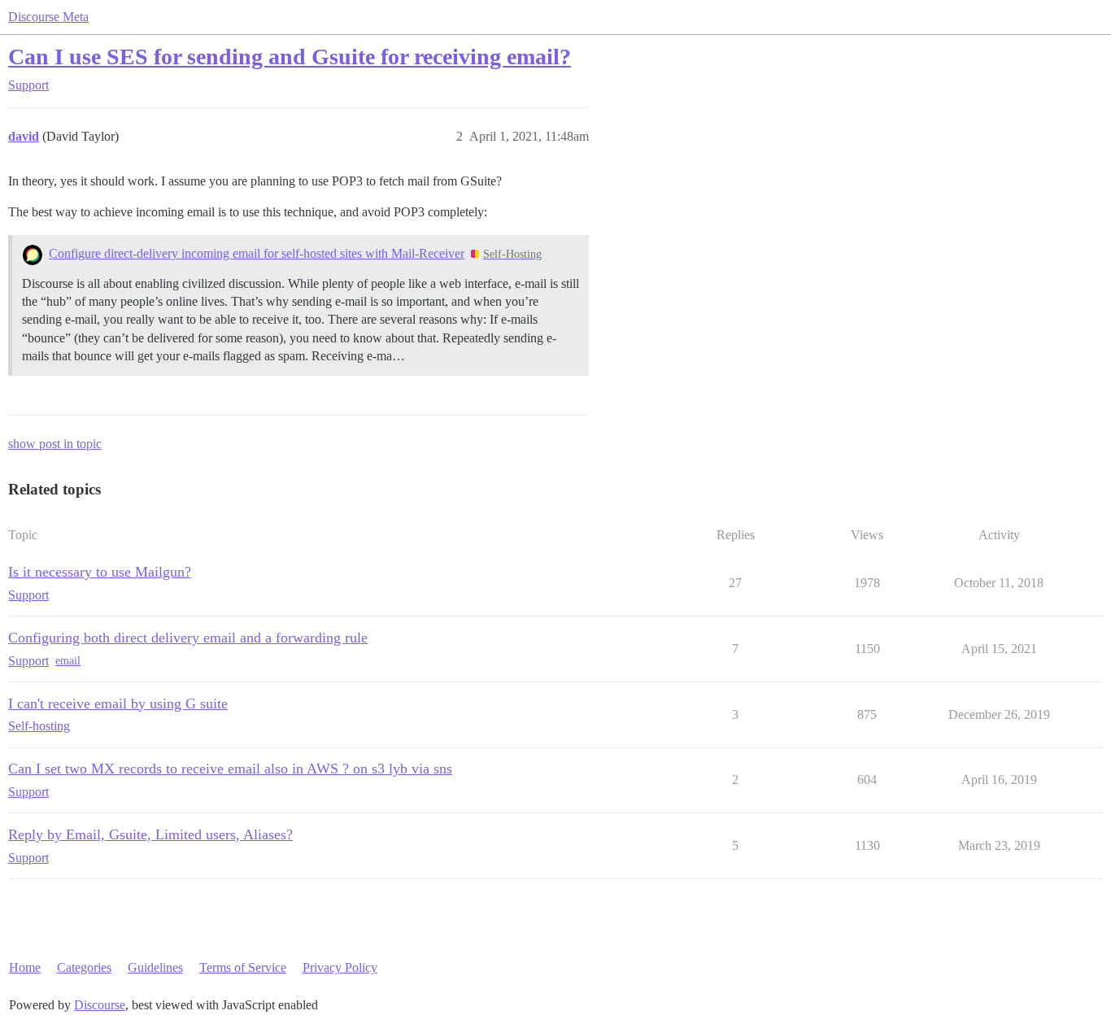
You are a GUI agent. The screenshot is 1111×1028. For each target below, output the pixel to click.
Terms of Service (242, 967)
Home (25, 967)
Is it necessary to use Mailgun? (99, 572)
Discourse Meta (48, 17)
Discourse (99, 1005)
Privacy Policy (340, 967)
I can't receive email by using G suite (118, 703)
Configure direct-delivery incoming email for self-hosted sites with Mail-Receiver (256, 253)
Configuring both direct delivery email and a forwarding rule (188, 637)
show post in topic (55, 444)
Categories (84, 967)
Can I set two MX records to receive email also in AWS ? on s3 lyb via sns (230, 768)
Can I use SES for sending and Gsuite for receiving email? (289, 56)
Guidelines (155, 967)
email (68, 661)
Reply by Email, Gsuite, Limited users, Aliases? (150, 834)
